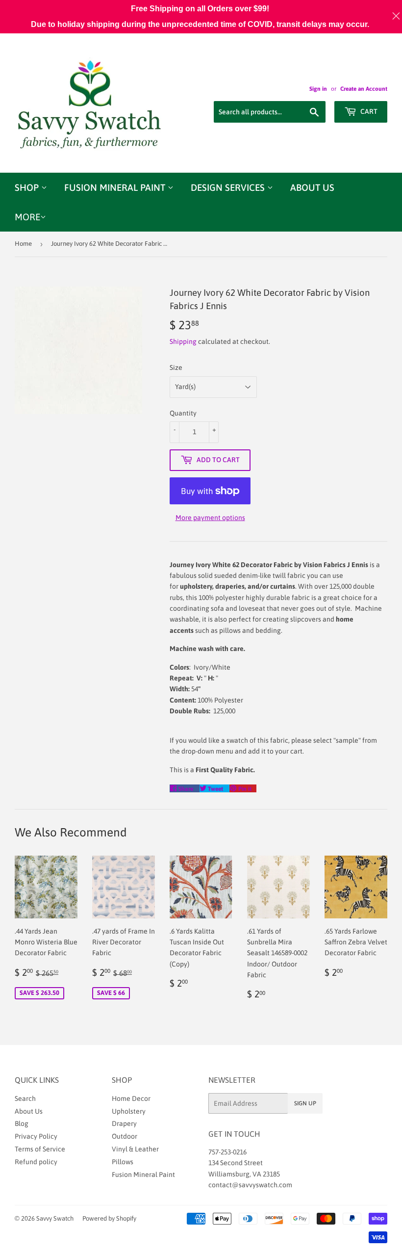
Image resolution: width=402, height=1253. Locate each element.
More (27, 216)
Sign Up (305, 1103)
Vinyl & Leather (135, 1149)
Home (23, 243)
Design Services (229, 187)
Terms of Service (40, 1149)
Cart (368, 111)
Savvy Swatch (55, 1218)
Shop (28, 187)
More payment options (210, 518)
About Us (312, 187)
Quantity (183, 413)
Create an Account (363, 88)
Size (176, 367)
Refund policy (36, 1162)
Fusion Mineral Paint (116, 187)
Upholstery (129, 1111)
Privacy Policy (36, 1136)
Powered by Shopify (109, 1218)
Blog (21, 1123)
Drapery (124, 1123)
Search (25, 1098)
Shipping (183, 341)
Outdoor (124, 1136)
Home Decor (131, 1098)
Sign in (318, 88)
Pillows (122, 1162)
